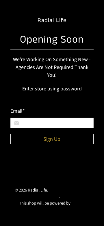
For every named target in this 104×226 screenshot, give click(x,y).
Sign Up (52, 139)
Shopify (78, 203)
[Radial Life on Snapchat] (15, 177)
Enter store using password (52, 88)
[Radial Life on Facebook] (29, 164)
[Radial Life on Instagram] (82, 164)
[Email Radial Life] (29, 177)
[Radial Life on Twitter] (15, 164)
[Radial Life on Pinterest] (69, 164)
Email (17, 111)
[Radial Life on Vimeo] (55, 164)
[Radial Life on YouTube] (42, 164)
